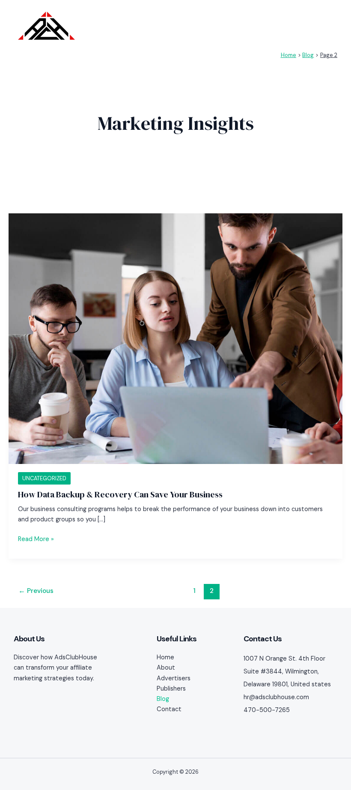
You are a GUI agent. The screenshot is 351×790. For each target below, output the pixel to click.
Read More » (36, 538)
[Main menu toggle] (327, 25)
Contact (169, 709)
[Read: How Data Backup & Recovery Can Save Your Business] (175, 338)
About (166, 668)
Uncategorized (44, 478)
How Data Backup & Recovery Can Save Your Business (120, 494)
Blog (163, 699)
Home (165, 657)
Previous (36, 591)
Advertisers (173, 678)
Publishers (171, 689)
